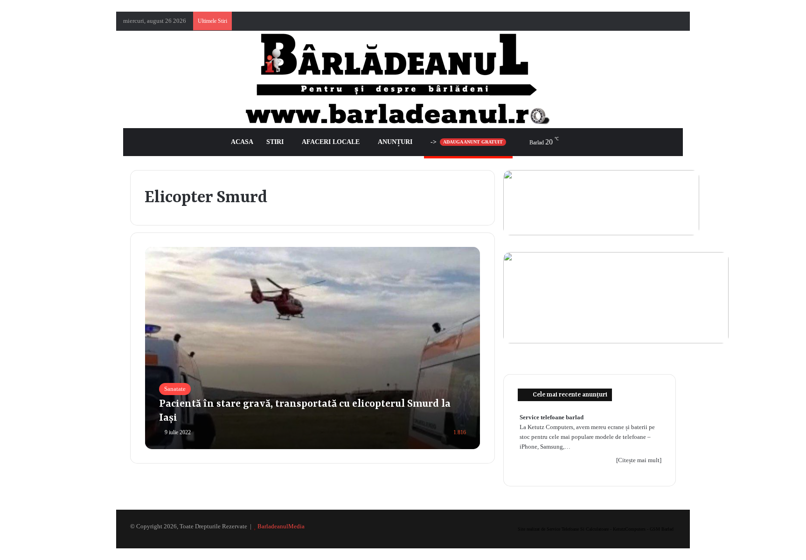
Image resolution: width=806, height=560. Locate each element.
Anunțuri (395, 141)
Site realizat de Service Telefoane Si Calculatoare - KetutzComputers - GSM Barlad (596, 529)
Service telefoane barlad (552, 417)
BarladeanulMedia (281, 526)
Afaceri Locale (331, 141)
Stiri (275, 141)
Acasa (242, 141)
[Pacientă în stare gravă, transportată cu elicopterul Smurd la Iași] (312, 348)
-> (467, 141)
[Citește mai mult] (638, 460)
